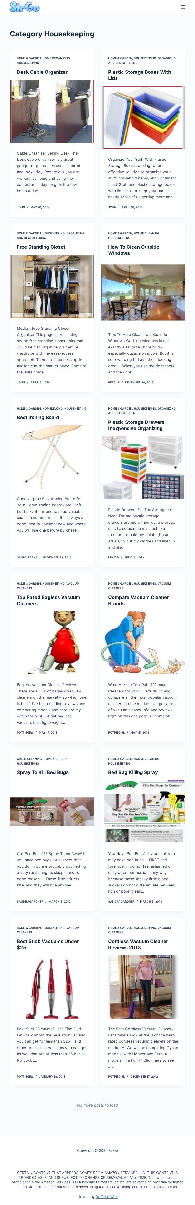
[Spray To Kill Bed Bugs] (52, 811)
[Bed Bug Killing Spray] (143, 811)
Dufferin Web (107, 1197)
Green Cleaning (29, 758)
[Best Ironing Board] (52, 457)
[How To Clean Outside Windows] (143, 292)
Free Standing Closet (41, 247)
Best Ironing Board (38, 417)
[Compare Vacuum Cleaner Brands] (143, 643)
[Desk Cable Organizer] (52, 111)
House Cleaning (146, 233)
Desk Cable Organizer (42, 72)
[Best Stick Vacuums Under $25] (52, 987)
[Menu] (183, 7)
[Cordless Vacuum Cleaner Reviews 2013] (143, 987)
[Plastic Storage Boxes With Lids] (143, 117)
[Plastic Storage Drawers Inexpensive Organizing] (143, 467)
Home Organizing (56, 58)
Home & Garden (29, 58)
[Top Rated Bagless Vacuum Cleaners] (52, 643)
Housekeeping (28, 63)
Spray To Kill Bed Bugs (43, 772)
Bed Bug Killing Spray (133, 772)
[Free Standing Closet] (52, 286)
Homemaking (53, 408)
